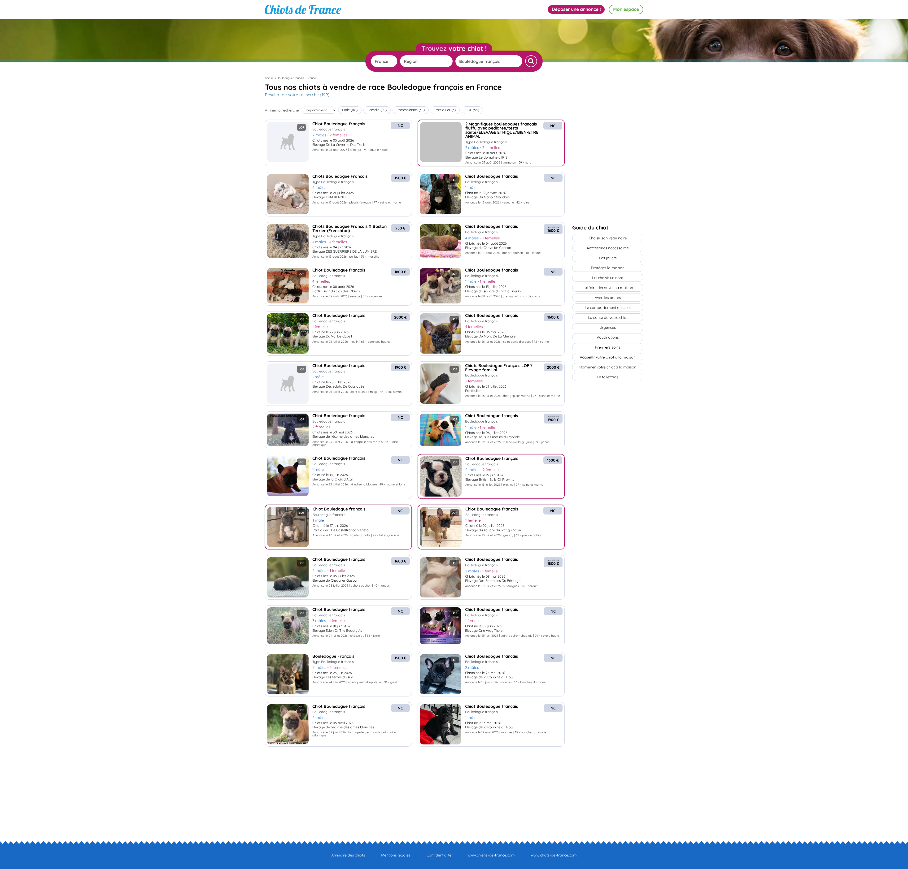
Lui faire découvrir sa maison (608, 287)
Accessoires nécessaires (608, 248)
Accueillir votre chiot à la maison (608, 357)
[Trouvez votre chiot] (531, 61)
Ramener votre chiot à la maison (607, 367)
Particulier (445, 110)
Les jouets (608, 257)
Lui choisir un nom (607, 277)
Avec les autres (608, 297)
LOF (472, 110)
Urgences (607, 327)
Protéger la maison (607, 267)
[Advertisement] (415, 785)
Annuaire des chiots (348, 855)
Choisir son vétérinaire (608, 238)
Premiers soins (607, 347)
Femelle (377, 110)
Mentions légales (395, 855)
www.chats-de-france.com (554, 855)
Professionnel (411, 110)
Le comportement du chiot (608, 307)
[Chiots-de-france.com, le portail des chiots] (303, 9)
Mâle (350, 110)
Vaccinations (608, 337)
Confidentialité (439, 855)
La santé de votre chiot (608, 317)
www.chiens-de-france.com (491, 855)
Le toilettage (608, 377)
